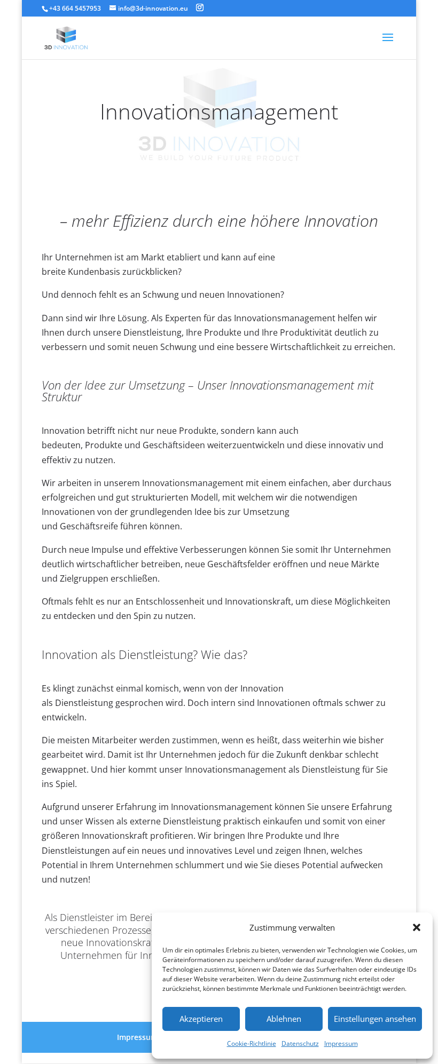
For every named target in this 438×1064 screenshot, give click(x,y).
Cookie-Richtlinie (251, 1043)
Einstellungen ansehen (375, 1018)
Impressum (341, 1043)
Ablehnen (284, 1018)
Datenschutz (300, 1043)
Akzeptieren (201, 1018)
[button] (416, 927)
